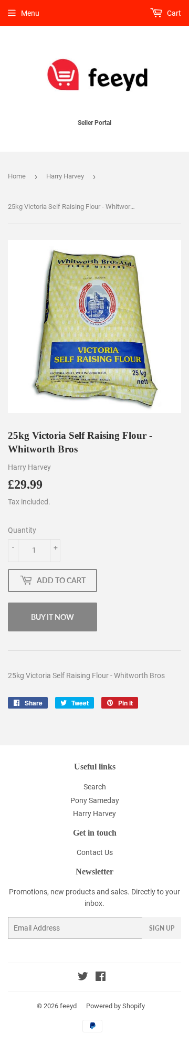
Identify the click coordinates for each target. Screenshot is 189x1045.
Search (94, 787)
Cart (173, 13)
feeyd (68, 1006)
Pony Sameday (94, 800)
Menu (30, 13)
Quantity (22, 530)
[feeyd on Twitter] (83, 978)
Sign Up (161, 928)
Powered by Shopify (115, 1006)
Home (17, 176)
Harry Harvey (65, 176)
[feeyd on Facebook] (100, 978)
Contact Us (95, 852)
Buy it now (52, 617)
